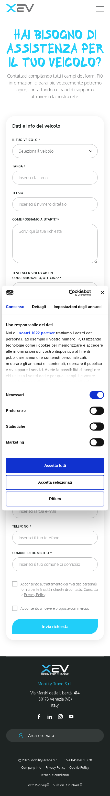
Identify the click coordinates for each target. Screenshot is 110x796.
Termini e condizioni (55, 775)
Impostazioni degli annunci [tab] (78, 306)
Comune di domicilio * (32, 553)
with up (38, 785)
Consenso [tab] (15, 306)
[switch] (97, 411)
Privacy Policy (34, 595)
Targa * (18, 166)
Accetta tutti (55, 465)
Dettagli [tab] (39, 306)
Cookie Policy (79, 767)
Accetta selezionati (55, 482)
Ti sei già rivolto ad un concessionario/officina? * (36, 275)
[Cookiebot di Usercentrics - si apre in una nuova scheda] (69, 292)
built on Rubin (67, 785)
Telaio (18, 193)
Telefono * (21, 526)
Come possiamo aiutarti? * (35, 219)
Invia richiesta (55, 626)
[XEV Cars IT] (20, 8)
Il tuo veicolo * (26, 140)
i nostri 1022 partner (35, 333)
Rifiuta (55, 499)
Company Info (31, 767)
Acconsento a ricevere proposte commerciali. (55, 608)
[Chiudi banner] (102, 293)
